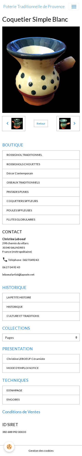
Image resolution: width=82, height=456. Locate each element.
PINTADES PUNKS (17, 192)
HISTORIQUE (15, 306)
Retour (41, 123)
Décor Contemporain (20, 173)
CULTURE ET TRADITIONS (23, 316)
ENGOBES (13, 399)
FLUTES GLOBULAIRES (21, 219)
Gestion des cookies (41, 450)
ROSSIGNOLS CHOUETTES (23, 164)
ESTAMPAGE (14, 390)
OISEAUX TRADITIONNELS (23, 182)
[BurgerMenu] (74, 6)
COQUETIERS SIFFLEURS (22, 201)
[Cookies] (9, 447)
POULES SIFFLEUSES (19, 210)
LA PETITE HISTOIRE (19, 297)
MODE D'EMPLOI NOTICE (23, 368)
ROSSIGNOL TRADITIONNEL (24, 154)
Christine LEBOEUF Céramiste (26, 359)
